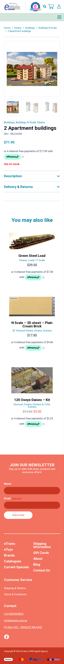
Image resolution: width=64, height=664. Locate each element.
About (37, 559)
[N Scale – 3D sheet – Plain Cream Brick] (32, 325)
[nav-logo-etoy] (22, 6)
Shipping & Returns (15, 588)
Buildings (30, 28)
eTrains (9, 544)
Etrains (17, 28)
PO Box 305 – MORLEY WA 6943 (23, 627)
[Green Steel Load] (32, 258)
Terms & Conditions (15, 594)
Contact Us (41, 570)
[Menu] (59, 17)
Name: (8, 483)
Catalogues (12, 561)
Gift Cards (41, 553)
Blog (36, 564)
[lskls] (58, 6)
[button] (44, 6)
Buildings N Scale (48, 28)
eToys (8, 549)
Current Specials (16, 567)
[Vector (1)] (6, 636)
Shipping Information (42, 545)
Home (7, 28)
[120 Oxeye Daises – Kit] (32, 398)
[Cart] (51, 6)
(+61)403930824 (13, 613)
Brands (9, 555)
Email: (12, 498)
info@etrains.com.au (15, 620)
